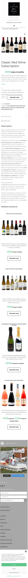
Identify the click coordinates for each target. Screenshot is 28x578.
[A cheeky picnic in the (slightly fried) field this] (13, 460)
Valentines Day (4, 546)
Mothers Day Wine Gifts (6, 543)
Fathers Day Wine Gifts (6, 539)
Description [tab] (6, 116)
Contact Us (3, 515)
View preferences (14, 572)
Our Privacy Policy (17, 575)
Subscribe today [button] (14, 258)
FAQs (1, 526)
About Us (2, 519)
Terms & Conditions (5, 510)
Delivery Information (5, 529)
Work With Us (3, 522)
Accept (14, 564)
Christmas (2, 532)
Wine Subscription (7, 109)
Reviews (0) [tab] (5, 121)
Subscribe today (14, 97)
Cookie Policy (9, 575)
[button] (26, 551)
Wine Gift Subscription (17, 107)
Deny (14, 568)
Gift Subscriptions (13, 105)
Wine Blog (3, 536)
